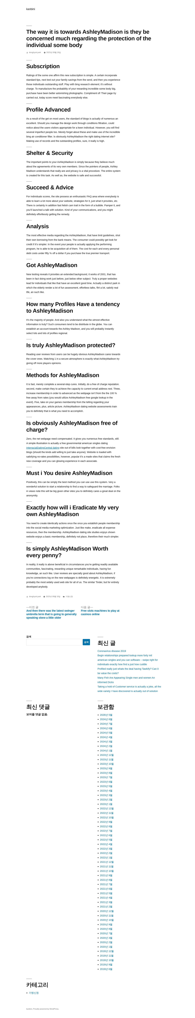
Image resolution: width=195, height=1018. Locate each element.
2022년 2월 (106, 853)
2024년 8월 (106, 719)
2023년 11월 (107, 759)
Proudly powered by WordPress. (46, 1009)
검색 (28, 636)
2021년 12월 (107, 862)
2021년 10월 (107, 871)
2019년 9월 (106, 964)
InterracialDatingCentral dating (42, 447)
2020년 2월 (106, 942)
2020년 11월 (107, 915)
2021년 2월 (106, 906)
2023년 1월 (106, 804)
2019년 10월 (107, 960)
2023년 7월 (106, 777)
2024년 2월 (106, 746)
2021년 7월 (106, 884)
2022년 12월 (107, 808)
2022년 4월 (106, 844)
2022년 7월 (106, 830)
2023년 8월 (106, 772)
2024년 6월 (106, 728)
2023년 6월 (106, 781)
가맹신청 (69, 596)
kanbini (30, 9)
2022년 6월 (106, 835)
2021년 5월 (106, 893)
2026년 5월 (106, 714)
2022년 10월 (107, 817)
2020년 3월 (106, 937)
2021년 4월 (106, 897)
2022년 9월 (106, 821)
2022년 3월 (106, 848)
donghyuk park (35, 52)
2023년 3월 (106, 795)
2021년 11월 (107, 866)
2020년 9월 (106, 924)
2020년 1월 (106, 946)
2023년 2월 (106, 799)
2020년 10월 (107, 920)
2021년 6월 (106, 888)
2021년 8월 (106, 879)
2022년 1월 (106, 857)
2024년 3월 (106, 741)
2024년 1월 (106, 750)
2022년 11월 (107, 813)
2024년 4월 (106, 737)
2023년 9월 (106, 768)
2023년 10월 (107, 763)
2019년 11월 (107, 955)
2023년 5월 (106, 786)
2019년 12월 (107, 951)
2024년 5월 (106, 732)
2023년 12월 (107, 755)
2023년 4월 (106, 790)
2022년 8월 (106, 826)
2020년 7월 (106, 933)
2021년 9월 (106, 875)
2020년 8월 (106, 928)
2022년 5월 (106, 839)
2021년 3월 (106, 902)
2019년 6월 (106, 969)
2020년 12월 (107, 911)
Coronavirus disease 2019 (112, 651)
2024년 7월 (106, 723)
